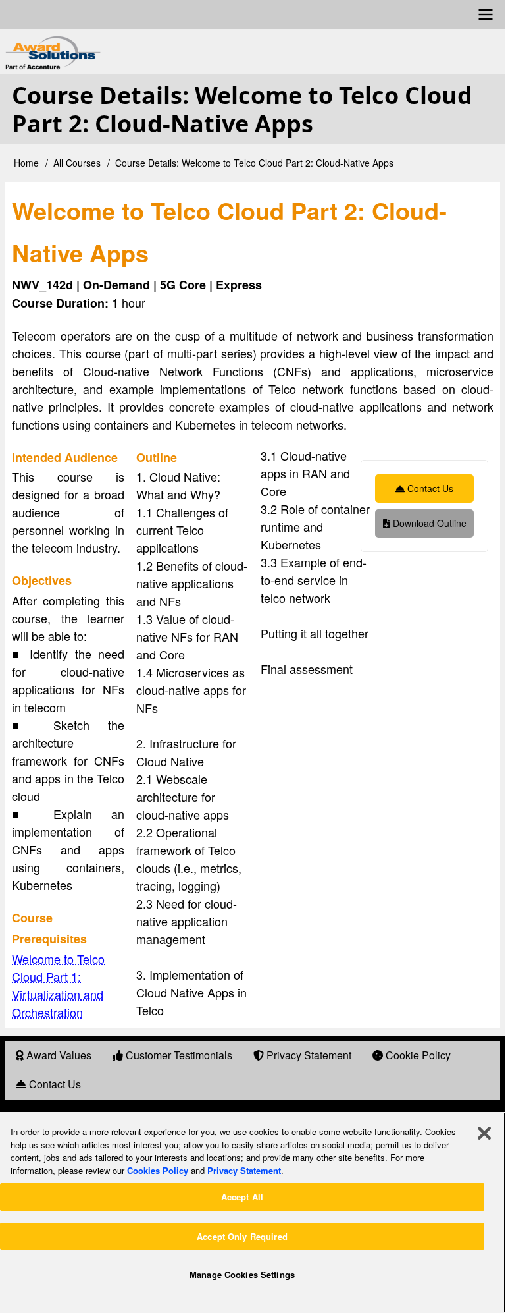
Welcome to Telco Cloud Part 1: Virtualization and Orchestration (58, 985)
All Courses (77, 162)
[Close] (484, 1133)
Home (26, 162)
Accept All (242, 1196)
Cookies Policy (157, 1170)
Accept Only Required (242, 1236)
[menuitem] (53, 1056)
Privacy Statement (244, 1170)
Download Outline (428, 523)
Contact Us (429, 488)
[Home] (164, 53)
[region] (252, 1212)
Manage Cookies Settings (242, 1274)
